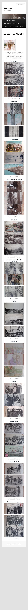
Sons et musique (7, 23)
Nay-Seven (8, 8)
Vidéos (14, 23)
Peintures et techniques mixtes (10, 20)
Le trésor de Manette (14, 26)
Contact (21, 26)
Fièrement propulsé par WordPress (14, 544)
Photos (19, 23)
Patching (5, 26)
